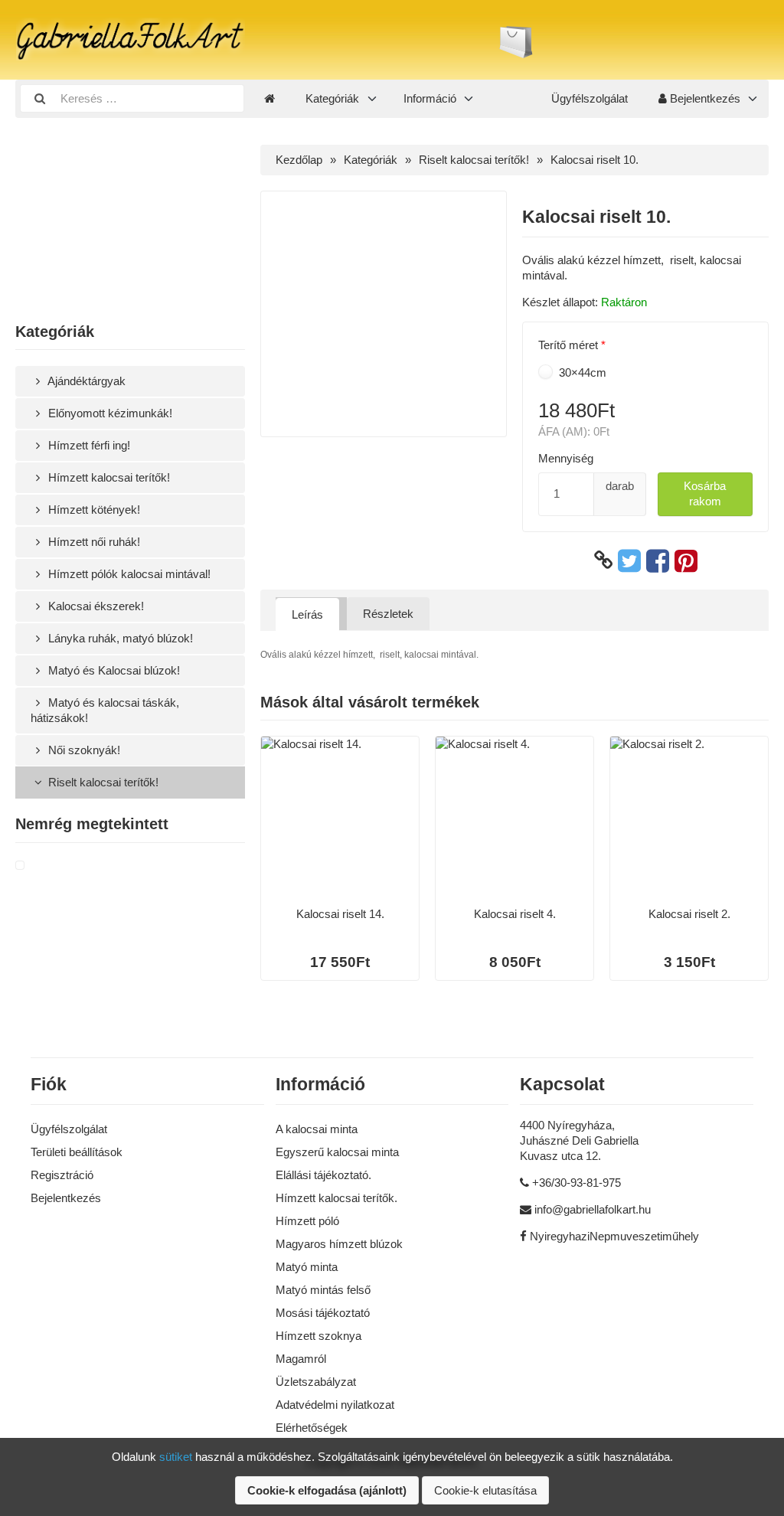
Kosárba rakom (705, 493)
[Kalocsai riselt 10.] (38, 866)
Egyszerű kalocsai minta (337, 1151)
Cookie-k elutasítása (485, 1490)
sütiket (175, 1456)
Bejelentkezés (703, 98)
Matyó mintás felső (323, 1289)
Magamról (301, 1358)
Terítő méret (568, 344)
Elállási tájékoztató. (323, 1174)
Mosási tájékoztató (323, 1312)
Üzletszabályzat (316, 1381)
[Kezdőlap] (269, 99)
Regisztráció (62, 1174)
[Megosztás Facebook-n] (657, 560)
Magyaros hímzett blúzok (339, 1243)
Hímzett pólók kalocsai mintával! (128, 573)
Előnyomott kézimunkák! (108, 413)
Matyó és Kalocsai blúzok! (112, 670)
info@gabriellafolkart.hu (592, 1209)
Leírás (307, 614)
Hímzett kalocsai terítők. (336, 1197)
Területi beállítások (76, 1151)
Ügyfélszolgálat (589, 98)
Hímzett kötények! (92, 509)
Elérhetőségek (312, 1427)
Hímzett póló (307, 1220)
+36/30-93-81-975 (576, 1182)
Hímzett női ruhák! (92, 541)
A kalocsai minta (317, 1128)
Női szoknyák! (82, 749)
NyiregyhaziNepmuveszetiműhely (614, 1236)
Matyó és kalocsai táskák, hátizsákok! (105, 710)
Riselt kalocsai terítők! (101, 782)
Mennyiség (565, 458)
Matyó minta (307, 1266)
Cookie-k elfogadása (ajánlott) (327, 1490)
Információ (429, 98)
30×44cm (581, 372)
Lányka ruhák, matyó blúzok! (119, 638)
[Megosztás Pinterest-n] (686, 560)
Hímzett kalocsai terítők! (107, 477)
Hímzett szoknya (318, 1335)
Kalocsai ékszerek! (94, 606)
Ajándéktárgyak (85, 380)
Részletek (388, 613)
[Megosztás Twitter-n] (629, 560)
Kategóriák (332, 98)
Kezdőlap (299, 159)
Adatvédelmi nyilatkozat (335, 1404)
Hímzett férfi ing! (87, 445)
